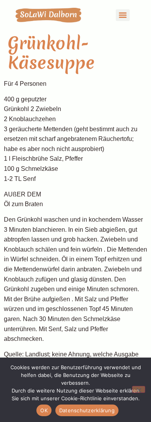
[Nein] (138, 389)
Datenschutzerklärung (87, 410)
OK (44, 410)
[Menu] (123, 15)
